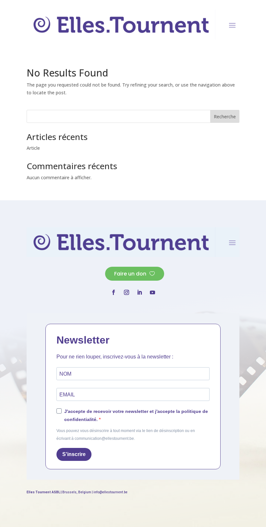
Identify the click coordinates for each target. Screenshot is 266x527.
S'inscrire (74, 454)
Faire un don (130, 273)
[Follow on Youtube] (152, 292)
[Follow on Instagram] (126, 292)
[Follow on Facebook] (113, 292)
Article (33, 148)
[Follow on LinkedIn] (139, 292)
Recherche (225, 116)
